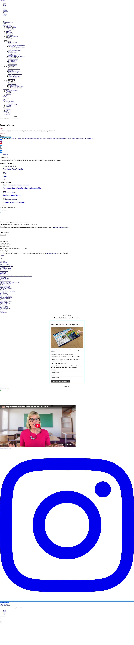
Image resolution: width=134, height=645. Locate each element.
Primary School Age (12, 84)
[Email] (67, 149)
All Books (2, 267)
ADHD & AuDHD (4, 264)
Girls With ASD (11, 61)
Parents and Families (12, 52)
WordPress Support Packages (7, 608)
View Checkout (3, 262)
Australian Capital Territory (12, 36)
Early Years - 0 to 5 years (5, 283)
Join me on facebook (4, 388)
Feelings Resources (12, 60)
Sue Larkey (2, 0)
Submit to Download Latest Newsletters (60, 381)
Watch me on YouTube (5, 404)
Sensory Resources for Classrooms (77, 138)
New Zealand (9, 38)
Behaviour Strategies (10, 102)
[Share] (67, 151)
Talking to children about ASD (15, 74)
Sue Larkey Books (12, 42)
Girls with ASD (3, 292)
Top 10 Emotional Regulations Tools (16, 45)
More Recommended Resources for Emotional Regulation (35, 138)
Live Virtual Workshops (11, 27)
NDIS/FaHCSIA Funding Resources (16, 56)
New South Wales (10, 28)
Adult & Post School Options (6, 266)
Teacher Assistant (12, 75)
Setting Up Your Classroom (6, 301)
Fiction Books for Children (14, 69)
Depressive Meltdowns (5, 279)
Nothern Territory (9, 35)
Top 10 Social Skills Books (14, 50)
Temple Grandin (3, 309)
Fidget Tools (8, 94)
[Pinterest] (67, 142)
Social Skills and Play (13, 65)
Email (52, 374)
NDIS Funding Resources (5, 287)
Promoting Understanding (11, 104)
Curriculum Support (12, 55)
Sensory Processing (12, 64)
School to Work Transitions (6, 297)
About (4, 15)
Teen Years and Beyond (5, 308)
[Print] (67, 147)
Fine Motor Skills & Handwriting (7, 291)
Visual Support (11, 79)
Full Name (53, 370)
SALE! (4, 23)
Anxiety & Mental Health (14, 54)
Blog (4, 99)
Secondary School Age (13, 85)
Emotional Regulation (13, 59)
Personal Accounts (12, 62)
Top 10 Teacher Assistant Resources (16, 47)
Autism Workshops (7, 25)
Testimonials (5, 11)
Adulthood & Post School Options (16, 86)
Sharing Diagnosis (4, 302)
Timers (4, 96)
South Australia (9, 32)
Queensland (8, 30)
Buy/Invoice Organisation (6, 137)
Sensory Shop (6, 89)
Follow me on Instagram (5, 448)
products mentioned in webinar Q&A (56, 138)
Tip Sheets (5, 100)
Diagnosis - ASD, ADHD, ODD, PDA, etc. (9, 282)
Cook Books (11, 67)
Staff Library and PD (13, 72)
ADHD (10, 51)
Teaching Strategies (10, 101)
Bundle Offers (11, 44)
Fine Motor (10, 70)
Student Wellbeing (89, 138)
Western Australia (9, 33)
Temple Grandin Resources (14, 76)
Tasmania (8, 37)
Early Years (8, 106)
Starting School (3, 304)
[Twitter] (67, 145)
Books (7, 95)
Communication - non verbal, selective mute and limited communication (16, 276)
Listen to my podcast (4, 604)
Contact (4, 9)
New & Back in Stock (8, 22)
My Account (5, 107)
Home (1, 118)
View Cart (5, 111)
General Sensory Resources (12, 90)
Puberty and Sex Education (14, 71)
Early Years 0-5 (11, 82)
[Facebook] (67, 140)
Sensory (67, 138)
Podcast (4, 21)
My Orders (8, 110)
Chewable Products (10, 92)
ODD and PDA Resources (6, 288)
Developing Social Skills (5, 281)
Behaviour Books (4, 272)
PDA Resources (3, 293)
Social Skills (8, 105)
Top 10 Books (11, 46)
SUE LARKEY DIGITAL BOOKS (60, 227)
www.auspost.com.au (51, 253)
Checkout (8, 114)
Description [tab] (5, 154)
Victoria (7, 31)
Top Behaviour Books (13, 49)
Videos (4, 12)
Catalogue (5, 14)
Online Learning (3, 312)
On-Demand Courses (10, 26)
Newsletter (5, 10)
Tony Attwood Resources (14, 77)
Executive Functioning (5, 286)
